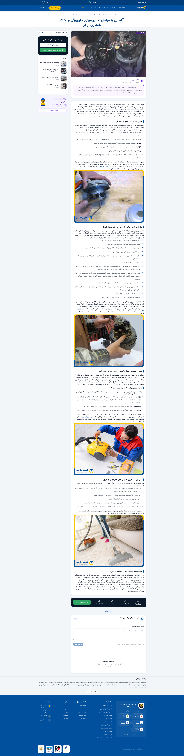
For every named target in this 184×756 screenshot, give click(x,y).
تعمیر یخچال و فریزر (106, 725)
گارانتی (66, 706)
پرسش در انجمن (54, 110)
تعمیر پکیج (109, 718)
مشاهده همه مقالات (53, 92)
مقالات (110, 15)
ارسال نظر (77, 644)
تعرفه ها (66, 718)
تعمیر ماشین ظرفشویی (106, 709)
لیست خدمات (141, 2)
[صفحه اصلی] (141, 8)
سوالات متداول (82, 718)
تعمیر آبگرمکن (108, 722)
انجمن (66, 709)
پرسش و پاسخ (75, 8)
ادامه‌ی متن (93, 692)
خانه (115, 15)
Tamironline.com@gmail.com (38, 720)
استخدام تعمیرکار (103, 8)
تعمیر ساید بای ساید (106, 728)
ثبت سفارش (82, 715)
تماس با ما (65, 715)
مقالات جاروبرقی (102, 15)
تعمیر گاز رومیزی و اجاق (105, 712)
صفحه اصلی (121, 8)
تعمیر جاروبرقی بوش (87, 417)
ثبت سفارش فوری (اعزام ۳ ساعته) (52, 50)
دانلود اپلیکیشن (91, 8)
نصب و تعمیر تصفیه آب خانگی (104, 738)
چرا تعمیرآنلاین (82, 712)
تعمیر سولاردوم (108, 735)
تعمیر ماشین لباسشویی (105, 706)
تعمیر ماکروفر (108, 731)
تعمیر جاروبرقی (103, 166)
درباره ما (66, 712)
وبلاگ (83, 8)
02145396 (44, 716)
